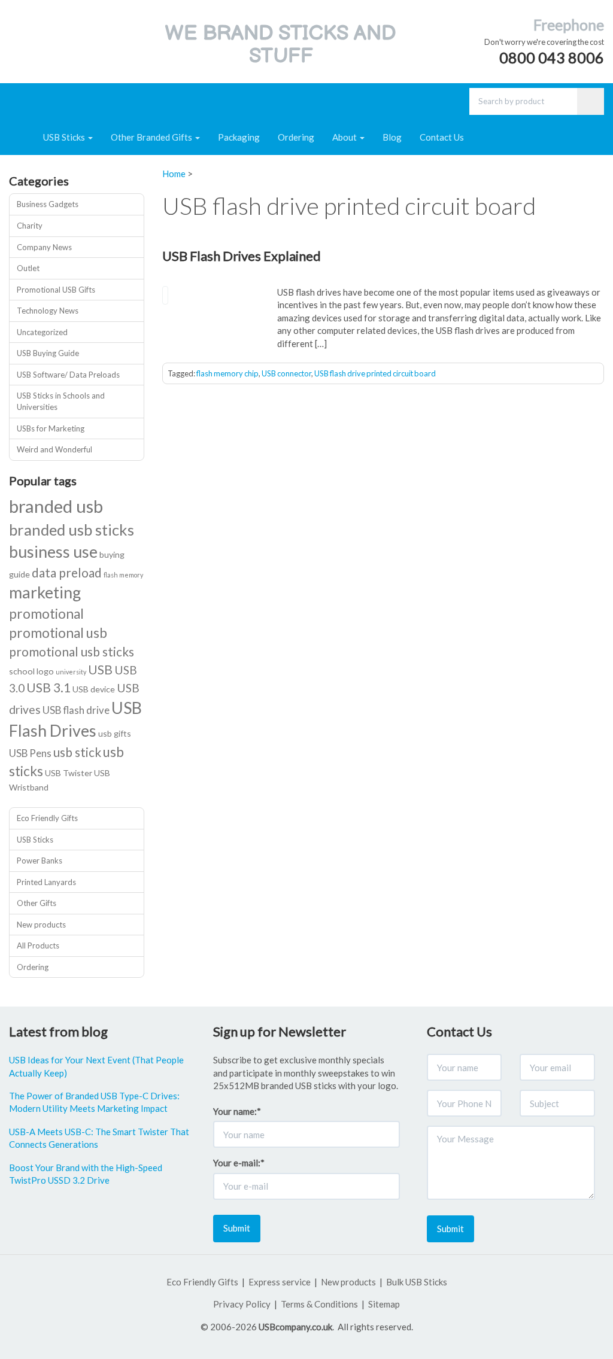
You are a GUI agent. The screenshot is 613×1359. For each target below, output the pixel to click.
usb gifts (114, 733)
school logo (31, 671)
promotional (46, 614)
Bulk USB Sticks (416, 1281)
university (71, 672)
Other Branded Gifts (152, 137)
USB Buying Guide (48, 353)
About (345, 137)
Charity (30, 225)
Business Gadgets (47, 204)
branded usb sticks (71, 530)
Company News (44, 247)
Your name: (237, 1111)
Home (174, 173)
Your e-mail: (239, 1162)
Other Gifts (36, 903)
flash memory (123, 575)
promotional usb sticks (71, 651)
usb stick (77, 751)
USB (100, 669)
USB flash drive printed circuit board (375, 373)
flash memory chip (227, 373)
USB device (93, 689)
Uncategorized (42, 332)
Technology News (47, 310)
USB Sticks (65, 137)
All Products (38, 945)
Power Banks (39, 860)
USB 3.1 (48, 687)
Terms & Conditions (319, 1304)
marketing (45, 592)
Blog (392, 137)
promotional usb (58, 633)
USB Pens (30, 753)
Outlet (28, 268)
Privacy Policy (242, 1304)
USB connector (286, 373)
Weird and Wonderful (54, 449)
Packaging (239, 137)
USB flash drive (76, 710)
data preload (67, 572)
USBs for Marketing (50, 428)
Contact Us (442, 137)
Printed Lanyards (46, 882)
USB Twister (68, 773)
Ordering (296, 137)
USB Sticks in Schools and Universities (61, 401)
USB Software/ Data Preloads (68, 374)
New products (41, 924)
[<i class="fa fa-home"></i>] (21, 137)
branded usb (56, 505)
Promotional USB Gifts (56, 289)
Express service (279, 1281)
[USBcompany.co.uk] (42, 38)
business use (53, 551)
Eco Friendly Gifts (47, 818)
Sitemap (384, 1304)
